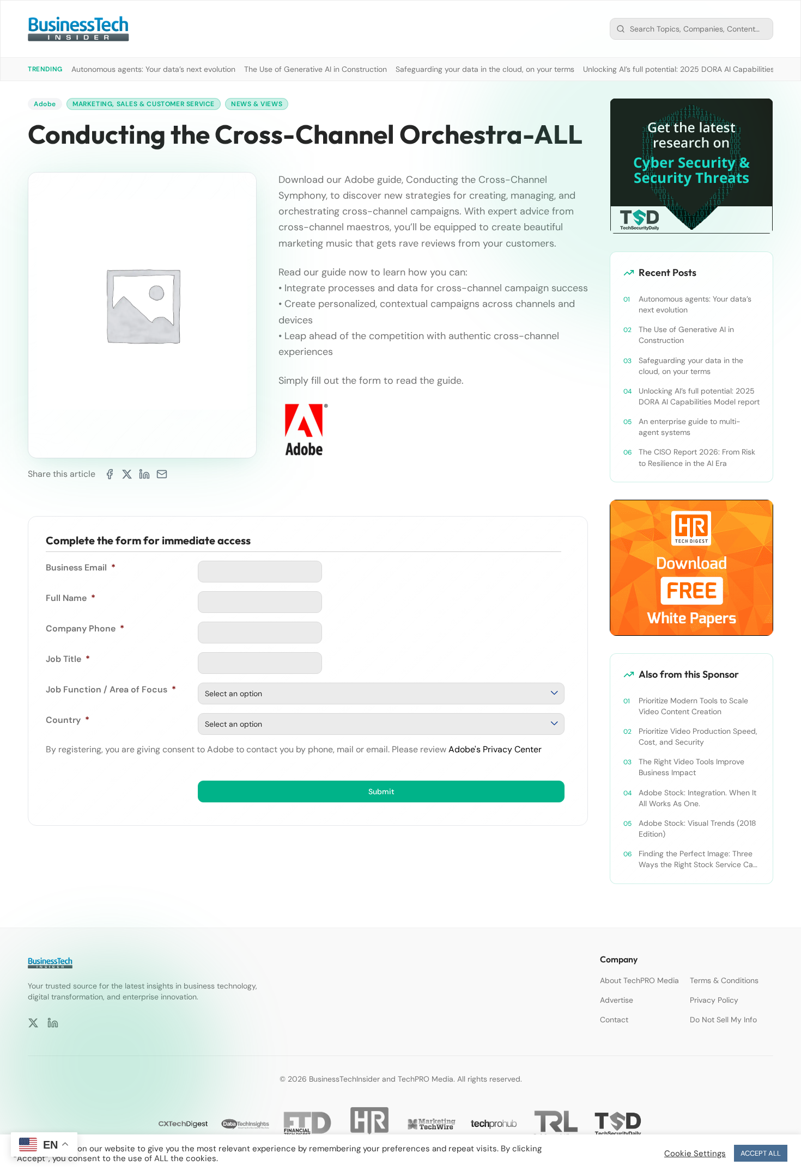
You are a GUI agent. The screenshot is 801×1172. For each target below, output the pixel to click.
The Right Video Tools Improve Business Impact (691, 767)
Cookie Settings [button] (695, 1153)
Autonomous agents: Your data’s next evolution (153, 69)
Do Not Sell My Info (723, 1019)
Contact (614, 1019)
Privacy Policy (714, 1000)
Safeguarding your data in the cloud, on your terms (485, 69)
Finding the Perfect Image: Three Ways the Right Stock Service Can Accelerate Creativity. (698, 859)
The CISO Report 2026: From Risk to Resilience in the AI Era (697, 457)
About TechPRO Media (639, 980)
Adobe (45, 104)
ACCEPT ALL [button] (761, 1153)
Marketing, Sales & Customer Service (143, 104)
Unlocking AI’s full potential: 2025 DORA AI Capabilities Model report (699, 396)
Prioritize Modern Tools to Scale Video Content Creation (693, 706)
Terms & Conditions (724, 980)
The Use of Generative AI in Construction (315, 69)
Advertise (616, 1000)
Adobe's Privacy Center (495, 749)
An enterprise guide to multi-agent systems (690, 426)
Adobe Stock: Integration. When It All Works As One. (697, 798)
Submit (381, 791)
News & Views (256, 104)
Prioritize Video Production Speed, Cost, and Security (698, 736)
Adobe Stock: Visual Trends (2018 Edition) (697, 828)
